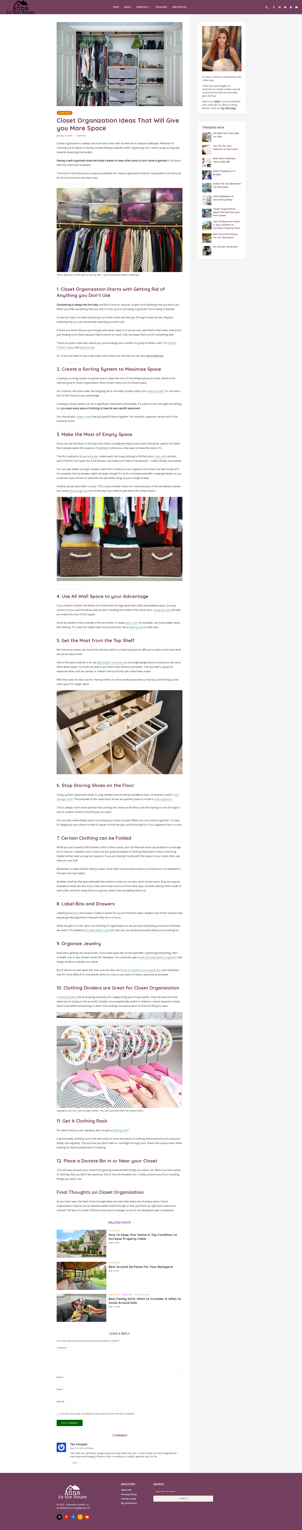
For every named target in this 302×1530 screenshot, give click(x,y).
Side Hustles (179, 7)
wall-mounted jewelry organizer (158, 957)
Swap (70, 347)
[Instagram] (59, 1517)
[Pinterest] (66, 1517)
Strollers (161, 7)
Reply (75, 1463)
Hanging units (161, 610)
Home (116, 7)
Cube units (160, 456)
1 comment (80, 135)
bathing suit (136, 627)
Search (183, 1498)
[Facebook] (73, 1517)
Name (60, 1377)
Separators (62, 1110)
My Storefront (129, 1503)
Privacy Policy (129, 1494)
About (127, 7)
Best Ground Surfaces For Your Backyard (141, 1267)
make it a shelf (155, 391)
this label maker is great (98, 930)
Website (60, 1401)
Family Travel (128, 1498)
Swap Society (87, 347)
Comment (62, 1347)
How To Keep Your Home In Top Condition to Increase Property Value (143, 1237)
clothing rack (120, 1130)
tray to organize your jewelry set (141, 970)
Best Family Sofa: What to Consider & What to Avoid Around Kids (145, 1301)
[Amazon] (80, 1517)
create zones (83, 416)
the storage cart (78, 490)
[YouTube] (87, 1517)
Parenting (142, 7)
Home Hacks (64, 113)
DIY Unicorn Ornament (225, 246)
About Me (126, 1490)
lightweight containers (110, 662)
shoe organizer (163, 799)
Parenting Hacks (142, 1294)
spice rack (131, 622)
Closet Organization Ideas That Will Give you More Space (226, 212)
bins (76, 913)
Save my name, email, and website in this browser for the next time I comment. (97, 1413)
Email (60, 1389)
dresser (93, 456)
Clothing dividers (66, 997)
